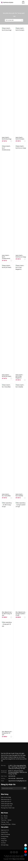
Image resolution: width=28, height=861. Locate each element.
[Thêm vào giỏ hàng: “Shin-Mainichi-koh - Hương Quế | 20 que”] (11, 737)
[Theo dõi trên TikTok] (14, 852)
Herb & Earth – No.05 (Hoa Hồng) (6, 138)
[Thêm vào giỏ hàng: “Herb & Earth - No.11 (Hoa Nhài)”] (11, 498)
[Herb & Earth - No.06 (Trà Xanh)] (21, 81)
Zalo (25, 848)
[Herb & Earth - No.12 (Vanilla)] (21, 438)
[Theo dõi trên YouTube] (17, 852)
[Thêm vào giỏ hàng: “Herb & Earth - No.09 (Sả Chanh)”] (11, 379)
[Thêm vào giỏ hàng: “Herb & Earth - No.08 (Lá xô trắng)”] (25, 259)
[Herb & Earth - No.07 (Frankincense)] (7, 199)
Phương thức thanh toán (7, 808)
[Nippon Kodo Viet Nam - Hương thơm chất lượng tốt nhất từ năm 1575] (8, 2)
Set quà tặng (4, 845)
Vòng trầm (4, 840)
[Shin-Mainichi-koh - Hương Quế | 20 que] (7, 676)
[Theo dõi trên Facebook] (11, 852)
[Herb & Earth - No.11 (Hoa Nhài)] (7, 438)
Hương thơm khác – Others (8, 824)
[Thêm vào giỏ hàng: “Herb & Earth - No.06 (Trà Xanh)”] (25, 141)
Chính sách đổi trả (6, 801)
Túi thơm (3, 842)
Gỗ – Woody (4, 816)
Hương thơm (4, 832)
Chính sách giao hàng (7, 803)
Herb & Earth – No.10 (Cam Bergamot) (19, 376)
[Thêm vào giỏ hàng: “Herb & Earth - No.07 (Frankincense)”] (11, 261)
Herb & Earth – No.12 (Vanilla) (19, 495)
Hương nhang (4, 836)
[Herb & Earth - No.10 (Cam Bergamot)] (21, 319)
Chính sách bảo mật (6, 805)
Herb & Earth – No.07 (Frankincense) (6, 257)
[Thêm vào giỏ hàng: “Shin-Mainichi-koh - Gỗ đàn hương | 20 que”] (11, 617)
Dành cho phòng (5, 834)
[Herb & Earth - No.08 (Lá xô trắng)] (21, 199)
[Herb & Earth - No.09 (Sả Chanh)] (7, 319)
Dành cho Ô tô (5, 830)
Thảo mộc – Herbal (6, 820)
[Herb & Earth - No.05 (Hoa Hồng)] (7, 81)
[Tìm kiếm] (20, 2)
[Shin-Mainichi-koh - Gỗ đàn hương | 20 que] (7, 556)
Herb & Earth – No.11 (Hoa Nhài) (6, 495)
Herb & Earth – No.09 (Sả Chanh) (6, 375)
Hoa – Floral (4, 818)
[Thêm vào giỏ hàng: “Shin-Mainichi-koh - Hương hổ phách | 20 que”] (25, 617)
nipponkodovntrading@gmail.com (17, 780)
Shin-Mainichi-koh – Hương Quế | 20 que (7, 733)
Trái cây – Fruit (5, 822)
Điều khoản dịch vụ (6, 799)
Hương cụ (3, 838)
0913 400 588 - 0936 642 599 (15, 778)
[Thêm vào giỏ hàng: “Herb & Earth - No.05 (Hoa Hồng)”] (11, 141)
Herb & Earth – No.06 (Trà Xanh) (20, 138)
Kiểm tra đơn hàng (6, 797)
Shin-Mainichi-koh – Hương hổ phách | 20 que (21, 614)
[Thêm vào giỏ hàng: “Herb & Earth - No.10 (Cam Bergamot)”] (25, 380)
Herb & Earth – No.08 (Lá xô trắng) (21, 256)
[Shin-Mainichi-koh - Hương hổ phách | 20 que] (21, 556)
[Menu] (26, 2)
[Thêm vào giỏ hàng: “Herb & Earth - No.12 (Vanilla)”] (25, 498)
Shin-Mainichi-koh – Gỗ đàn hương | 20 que (7, 614)
